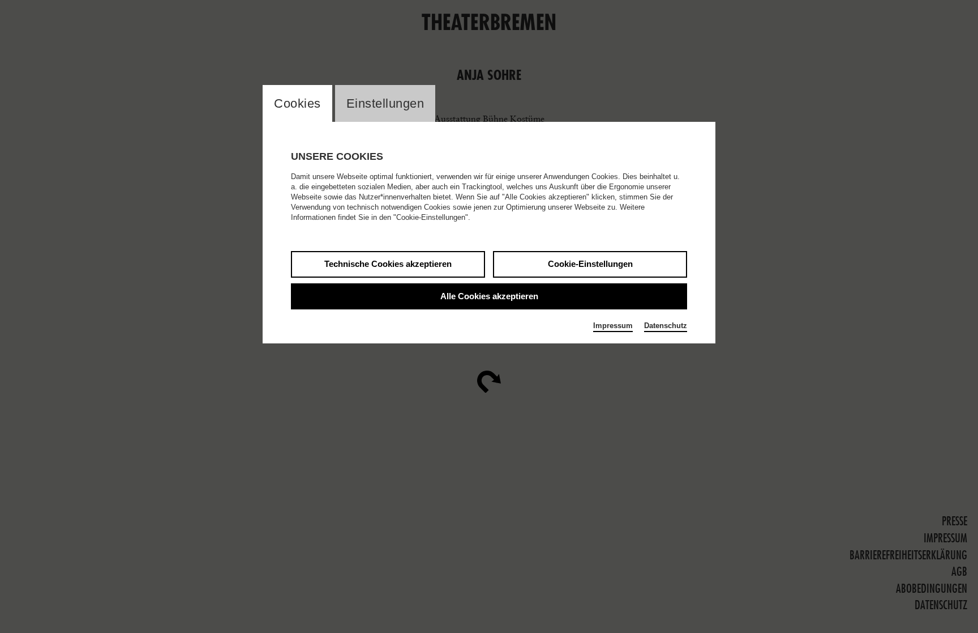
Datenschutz (665, 325)
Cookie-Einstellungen (590, 264)
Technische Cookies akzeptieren (388, 264)
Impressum (613, 325)
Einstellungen (385, 103)
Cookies (297, 103)
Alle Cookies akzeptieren (489, 296)
